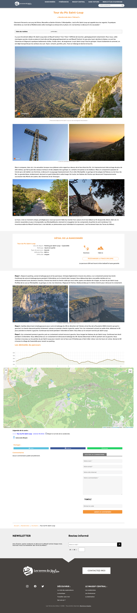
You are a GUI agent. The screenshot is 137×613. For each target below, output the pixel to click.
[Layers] (130, 371)
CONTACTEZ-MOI (96, 570)
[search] (122, 5)
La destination (90, 596)
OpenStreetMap (115, 427)
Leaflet (104, 427)
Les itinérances (90, 593)
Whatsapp (105, 448)
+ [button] (6, 370)
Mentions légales (85, 606)
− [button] (6, 373)
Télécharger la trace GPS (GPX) (100, 258)
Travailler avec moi (63, 596)
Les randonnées (90, 590)
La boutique (61, 593)
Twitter (31, 448)
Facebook (68, 448)
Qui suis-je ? (61, 600)
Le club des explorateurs (65, 590)
